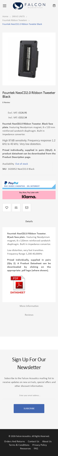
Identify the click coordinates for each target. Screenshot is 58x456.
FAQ (36, 448)
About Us (47, 441)
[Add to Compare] (16, 207)
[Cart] (54, 6)
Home (5, 16)
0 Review (6, 102)
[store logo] (29, 5)
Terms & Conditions (19, 445)
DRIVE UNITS (18, 16)
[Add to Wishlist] (6, 207)
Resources (25, 448)
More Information (29, 306)
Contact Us (33, 441)
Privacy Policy (39, 445)
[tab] (29, 222)
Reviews (29, 315)
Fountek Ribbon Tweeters (14, 20)
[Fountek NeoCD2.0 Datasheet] (17, 276)
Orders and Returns (14, 441)
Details (29, 221)
